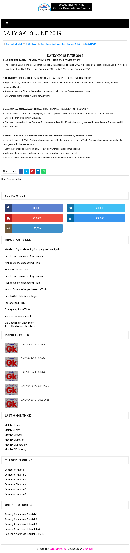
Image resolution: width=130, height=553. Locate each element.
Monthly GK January (15, 449)
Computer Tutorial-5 (15, 489)
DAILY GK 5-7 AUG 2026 (33, 344)
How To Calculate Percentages (21, 296)
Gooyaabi (88, 548)
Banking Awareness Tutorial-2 (21, 519)
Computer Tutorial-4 (15, 484)
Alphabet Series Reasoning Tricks (22, 263)
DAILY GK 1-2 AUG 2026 (33, 358)
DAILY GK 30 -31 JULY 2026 (35, 399)
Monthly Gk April (13, 435)
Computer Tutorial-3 (15, 479)
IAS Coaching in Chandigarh (19, 322)
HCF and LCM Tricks (15, 302)
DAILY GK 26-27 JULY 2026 (35, 386)
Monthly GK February (16, 444)
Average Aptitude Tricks (17, 309)
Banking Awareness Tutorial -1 (21, 514)
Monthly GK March (14, 439)
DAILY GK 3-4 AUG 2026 (33, 372)
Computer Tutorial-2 (15, 474)
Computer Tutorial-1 (15, 469)
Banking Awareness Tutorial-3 (21, 524)
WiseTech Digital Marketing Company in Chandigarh (32, 249)
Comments (90, 44)
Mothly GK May (12, 430)
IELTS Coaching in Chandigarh (20, 326)
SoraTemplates (57, 548)
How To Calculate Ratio (17, 269)
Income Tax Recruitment (18, 316)
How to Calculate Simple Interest (22, 289)
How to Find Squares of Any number (24, 256)
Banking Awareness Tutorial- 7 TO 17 (24, 534)
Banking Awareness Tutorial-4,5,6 (23, 529)
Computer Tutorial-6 (15, 494)
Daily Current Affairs (50, 44)
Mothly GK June (13, 425)
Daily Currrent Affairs (72, 44)
